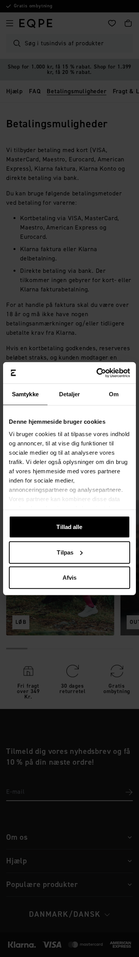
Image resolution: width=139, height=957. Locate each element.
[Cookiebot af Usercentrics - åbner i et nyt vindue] (98, 373)
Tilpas (65, 552)
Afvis (70, 577)
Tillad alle (69, 527)
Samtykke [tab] (25, 394)
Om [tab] (114, 394)
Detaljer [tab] (69, 394)
